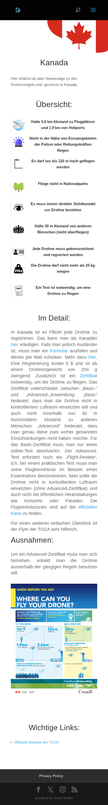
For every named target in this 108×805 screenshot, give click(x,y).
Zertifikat (88, 375)
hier (14, 344)
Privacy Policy (51, 776)
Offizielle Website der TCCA (36, 742)
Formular (59, 350)
